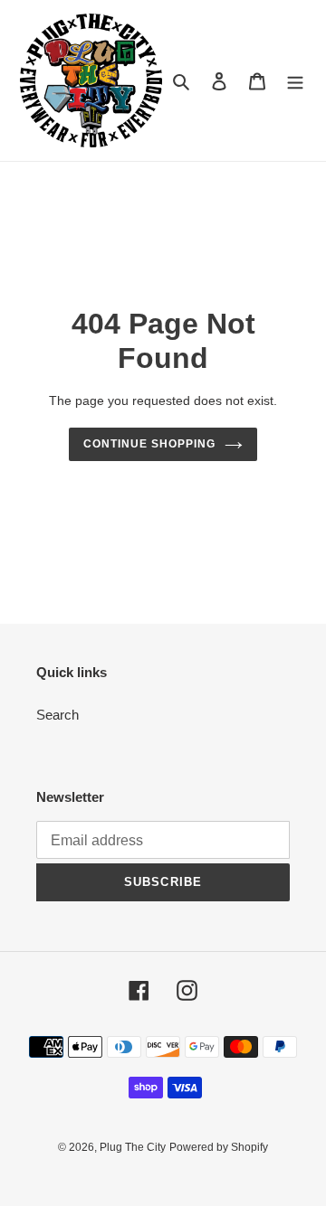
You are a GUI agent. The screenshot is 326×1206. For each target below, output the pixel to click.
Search (57, 714)
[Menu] (295, 80)
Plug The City (133, 1147)
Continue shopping (149, 444)
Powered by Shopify (218, 1147)
